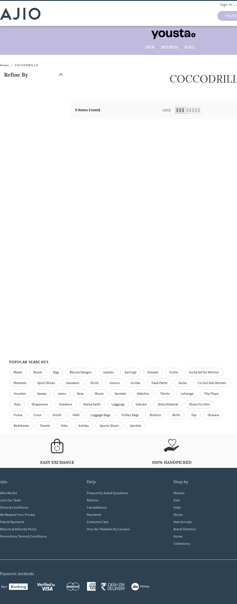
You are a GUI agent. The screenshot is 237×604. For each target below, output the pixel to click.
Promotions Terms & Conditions (23, 536)
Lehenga (187, 393)
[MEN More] (158, 47)
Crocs (37, 415)
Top (194, 415)
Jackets (108, 372)
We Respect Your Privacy (17, 514)
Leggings (118, 404)
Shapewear (40, 404)
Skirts (176, 415)
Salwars (141, 404)
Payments (94, 514)
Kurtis (173, 372)
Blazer (18, 372)
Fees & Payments (12, 522)
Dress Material (168, 404)
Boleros (155, 415)
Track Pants (159, 383)
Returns (92, 500)
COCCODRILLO (26, 65)
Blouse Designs (81, 372)
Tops (17, 404)
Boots (38, 372)
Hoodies (20, 393)
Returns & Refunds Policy (18, 529)
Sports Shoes (109, 425)
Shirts (94, 383)
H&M (76, 415)
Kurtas (135, 383)
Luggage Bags (100, 415)
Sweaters (72, 383)
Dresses (152, 372)
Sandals (120, 393)
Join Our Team (10, 500)
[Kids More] (198, 47)
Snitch (57, 415)
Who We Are (8, 493)
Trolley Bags (130, 415)
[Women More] (181, 47)
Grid (166, 110)
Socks (182, 383)
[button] (34, 74)
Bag (56, 372)
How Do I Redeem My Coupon (108, 529)
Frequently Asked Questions (107, 493)
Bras (80, 393)
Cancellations (97, 507)
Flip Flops (211, 393)
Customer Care (97, 522)
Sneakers (65, 404)
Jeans (62, 393)
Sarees (42, 393)
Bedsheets (21, 425)
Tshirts (165, 393)
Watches (143, 393)
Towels (45, 425)
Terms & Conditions (14, 507)
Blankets (20, 383)
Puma (18, 415)
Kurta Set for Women (204, 372)
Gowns (115, 383)
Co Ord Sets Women (212, 383)
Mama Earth (92, 404)
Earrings (130, 372)
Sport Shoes (46, 383)
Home (4, 65)
